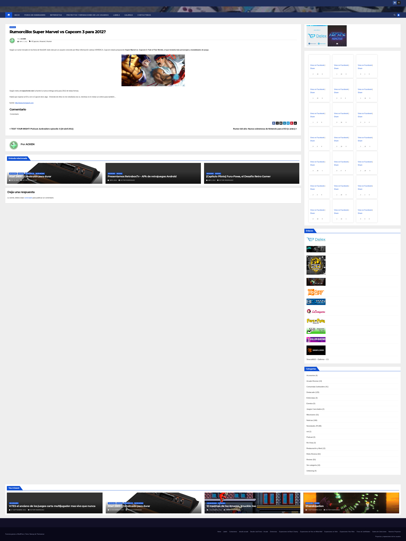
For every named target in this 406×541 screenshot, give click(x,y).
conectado (28, 198)
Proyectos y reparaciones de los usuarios (88, 15)
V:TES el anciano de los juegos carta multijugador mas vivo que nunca (52, 506)
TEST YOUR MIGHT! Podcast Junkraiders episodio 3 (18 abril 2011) (42, 129)
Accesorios (311, 375)
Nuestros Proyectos (395, 531)
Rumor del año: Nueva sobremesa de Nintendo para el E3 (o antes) (264, 129)
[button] (394, 15)
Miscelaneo (311, 415)
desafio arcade (243, 531)
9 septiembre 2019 (315, 510)
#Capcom (35, 41)
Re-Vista (310, 443)
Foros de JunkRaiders (34, 15)
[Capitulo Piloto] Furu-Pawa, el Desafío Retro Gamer (238, 176)
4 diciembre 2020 (215, 510)
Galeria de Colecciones (379, 531)
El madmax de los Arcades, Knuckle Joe (231, 506)
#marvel (43, 41)
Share (312, 68)
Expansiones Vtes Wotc (347, 531)
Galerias (128, 15)
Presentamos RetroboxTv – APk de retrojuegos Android (142, 176)
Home (219, 531)
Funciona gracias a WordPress (15, 534)
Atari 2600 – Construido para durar (30, 176)
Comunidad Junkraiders (316, 387)
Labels (116, 15)
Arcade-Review (312, 381)
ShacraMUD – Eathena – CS (318, 359)
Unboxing (310, 471)
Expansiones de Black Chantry (288, 531)
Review (309, 459)
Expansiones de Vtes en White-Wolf (311, 531)
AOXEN (23, 39)
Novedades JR (29, 173)
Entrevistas (56, 15)
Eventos (310, 403)
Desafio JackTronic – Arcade (259, 531)
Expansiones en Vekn (331, 531)
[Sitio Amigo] (316, 292)
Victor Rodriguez (29, 180)
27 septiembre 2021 (19, 510)
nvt (308, 431)
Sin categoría (312, 465)
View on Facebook (317, 65)
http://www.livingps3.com (24, 103)
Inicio (17, 15)
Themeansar (40, 534)
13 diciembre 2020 (117, 510)
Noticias (12, 27)
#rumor (49, 41)
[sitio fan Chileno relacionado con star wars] (316, 265)
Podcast (310, 437)
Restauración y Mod (314, 448)
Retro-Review (40, 173)
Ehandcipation (315, 506)
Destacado (13, 173)
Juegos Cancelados (314, 409)
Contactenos (144, 15)
